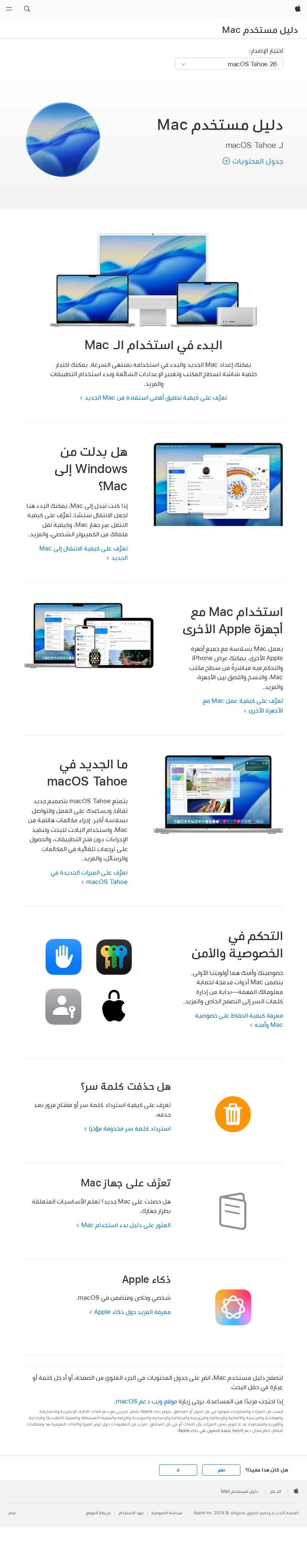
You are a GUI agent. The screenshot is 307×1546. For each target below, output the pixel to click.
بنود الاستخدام (131, 1513)
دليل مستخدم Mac (260, 29)
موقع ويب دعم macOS (146, 1401)
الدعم (275, 1491)
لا (178, 1470)
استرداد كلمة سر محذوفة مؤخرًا (130, 1128)
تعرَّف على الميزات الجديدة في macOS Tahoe (89, 877)
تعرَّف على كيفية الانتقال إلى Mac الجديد (83, 553)
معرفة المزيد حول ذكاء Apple (132, 1311)
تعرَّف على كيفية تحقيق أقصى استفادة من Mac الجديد (156, 397)
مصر (11, 1513)
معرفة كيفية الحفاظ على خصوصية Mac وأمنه (239, 1020)
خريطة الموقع (98, 1513)
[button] (27, 9)
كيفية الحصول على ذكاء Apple (204, 1430)
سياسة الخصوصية (167, 1513)
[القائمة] (9, 9)
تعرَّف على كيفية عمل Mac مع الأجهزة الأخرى (243, 705)
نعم (221, 1470)
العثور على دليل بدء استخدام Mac (126, 1225)
